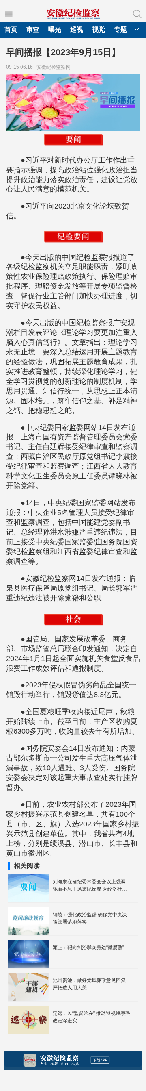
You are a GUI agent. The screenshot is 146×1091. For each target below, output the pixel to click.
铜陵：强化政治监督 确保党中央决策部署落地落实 (90, 918)
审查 (32, 29)
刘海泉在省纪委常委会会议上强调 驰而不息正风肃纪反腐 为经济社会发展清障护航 (90, 886)
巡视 (76, 29)
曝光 (54, 29)
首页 (10, 29)
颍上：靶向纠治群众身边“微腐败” (88, 947)
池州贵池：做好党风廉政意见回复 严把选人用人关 (89, 984)
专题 (120, 29)
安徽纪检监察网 (54, 67)
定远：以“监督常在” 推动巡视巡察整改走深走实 (91, 1017)
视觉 (98, 29)
